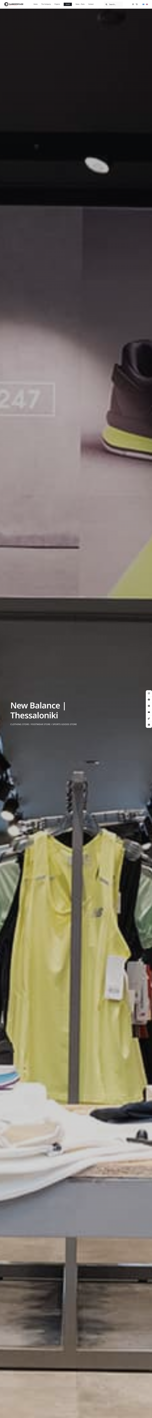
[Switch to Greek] (143, 4)
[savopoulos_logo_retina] (13, 3)
